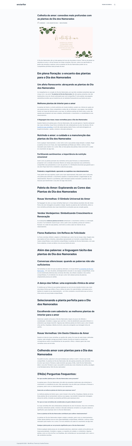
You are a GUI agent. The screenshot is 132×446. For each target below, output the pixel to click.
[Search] (114, 4)
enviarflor (21, 4)
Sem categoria (63, 23)
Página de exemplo (107, 4)
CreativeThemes (44, 443)
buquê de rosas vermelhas (45, 127)
